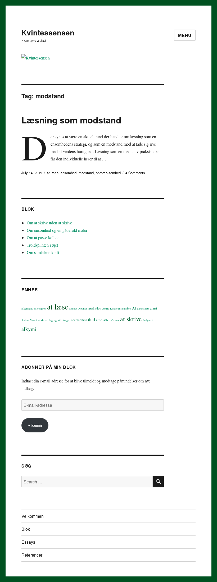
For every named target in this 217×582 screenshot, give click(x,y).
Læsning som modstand (71, 120)
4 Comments (135, 172)
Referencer (31, 555)
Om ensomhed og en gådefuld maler (57, 230)
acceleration (79, 320)
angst (153, 308)
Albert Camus (111, 320)
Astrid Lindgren (111, 308)
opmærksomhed (108, 172)
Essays (28, 542)
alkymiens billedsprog (33, 308)
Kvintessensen (47, 32)
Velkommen (32, 516)
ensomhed (68, 172)
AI (134, 308)
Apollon (82, 308)
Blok (25, 529)
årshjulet (148, 320)
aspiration (94, 308)
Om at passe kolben (43, 237)
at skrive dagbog (47, 320)
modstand (86, 172)
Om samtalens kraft (43, 252)
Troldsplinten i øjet (42, 245)
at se (99, 320)
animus (73, 308)
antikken (126, 308)
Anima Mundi (29, 320)
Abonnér (35, 425)
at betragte (64, 320)
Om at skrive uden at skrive (49, 222)
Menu (185, 35)
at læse (52, 172)
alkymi (29, 328)
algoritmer (143, 308)
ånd (91, 319)
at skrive (131, 319)
